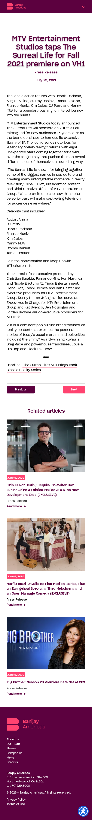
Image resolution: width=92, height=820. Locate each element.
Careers (12, 762)
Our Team (13, 744)
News (10, 757)
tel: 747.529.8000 (18, 786)
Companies (14, 753)
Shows (11, 748)
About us (13, 739)
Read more (14, 506)
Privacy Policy (16, 799)
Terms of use (16, 804)
